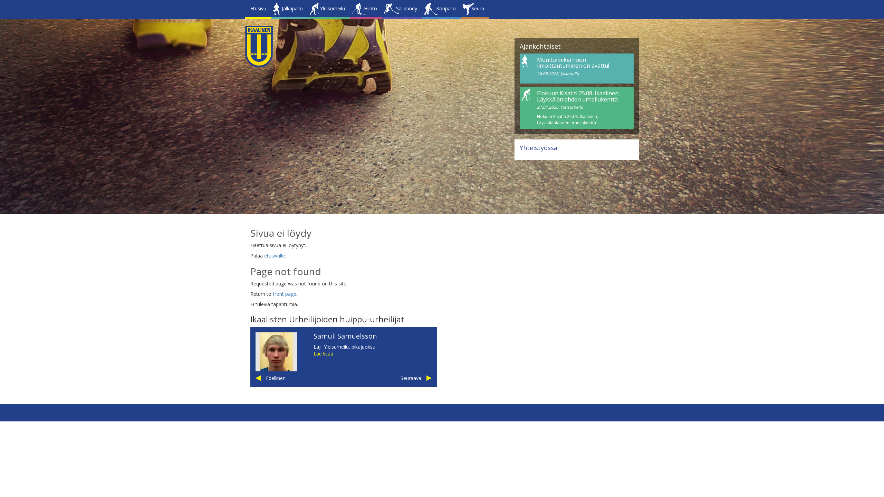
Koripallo (446, 8)
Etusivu (258, 8)
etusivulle (274, 255)
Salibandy (406, 8)
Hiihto (370, 8)
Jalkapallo (292, 8)
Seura (477, 8)
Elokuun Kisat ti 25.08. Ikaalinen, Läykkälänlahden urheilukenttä (578, 96)
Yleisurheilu (332, 8)
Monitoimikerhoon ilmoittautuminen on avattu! (573, 63)
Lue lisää (323, 353)
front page (284, 294)
